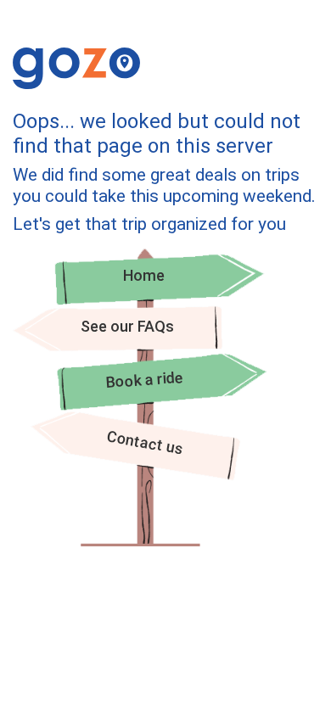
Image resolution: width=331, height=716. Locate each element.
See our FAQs (127, 326)
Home (144, 275)
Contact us (144, 443)
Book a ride (144, 379)
